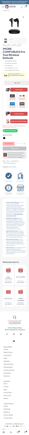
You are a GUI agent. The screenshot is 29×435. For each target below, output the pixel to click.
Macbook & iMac (8, 364)
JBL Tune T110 (8, 298)
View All (6, 349)
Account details (8, 415)
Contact (6, 386)
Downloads (7, 409)
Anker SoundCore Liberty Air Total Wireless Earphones (8, 278)
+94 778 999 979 (14, 322)
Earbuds (14, 44)
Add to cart (14, 148)
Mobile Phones (8, 352)
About (5, 383)
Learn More (20, 157)
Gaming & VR (7, 355)
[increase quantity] (24, 143)
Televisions (7, 376)
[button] (23, 17)
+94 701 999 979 (14, 324)
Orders (6, 406)
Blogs (5, 389)
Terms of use (7, 395)
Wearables (7, 361)
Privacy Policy (8, 392)
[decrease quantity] (17, 143)
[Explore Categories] (3, 7)
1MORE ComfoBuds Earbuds (20, 300)
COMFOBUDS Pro (15, 161)
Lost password (8, 418)
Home (4, 44)
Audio (9, 44)
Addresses (7, 412)
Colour (10, 135)
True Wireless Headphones (9, 163)
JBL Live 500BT (20, 277)
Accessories (7, 373)
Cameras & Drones (9, 370)
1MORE (7, 161)
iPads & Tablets (8, 367)
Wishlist (6, 398)
